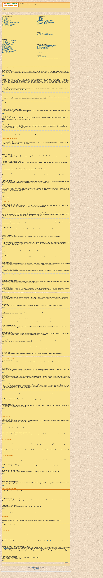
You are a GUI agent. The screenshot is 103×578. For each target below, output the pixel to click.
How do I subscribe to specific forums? (43, 47)
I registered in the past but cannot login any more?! (10, 22)
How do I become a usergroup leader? (43, 21)
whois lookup (6, 548)
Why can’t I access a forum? (6, 46)
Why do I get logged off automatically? (8, 24)
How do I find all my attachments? (42, 52)
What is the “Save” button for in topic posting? (9, 50)
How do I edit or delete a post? (7, 41)
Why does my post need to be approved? (8, 51)
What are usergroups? (40, 19)
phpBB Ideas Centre (49, 540)
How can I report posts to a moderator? (8, 49)
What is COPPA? (5, 18)
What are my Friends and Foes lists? (42, 33)
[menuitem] (3, 9)
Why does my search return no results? (43, 38)
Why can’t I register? (5, 19)
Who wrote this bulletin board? (41, 56)
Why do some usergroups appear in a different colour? (45, 22)
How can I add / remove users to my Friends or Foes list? (46, 34)
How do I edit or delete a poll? (7, 45)
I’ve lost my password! (5, 23)
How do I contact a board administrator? (43, 59)
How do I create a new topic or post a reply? (9, 40)
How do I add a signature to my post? (8, 42)
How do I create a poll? (6, 43)
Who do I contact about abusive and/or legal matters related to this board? (48, 58)
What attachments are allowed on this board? (44, 51)
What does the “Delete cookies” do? (8, 25)
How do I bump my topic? (6, 52)
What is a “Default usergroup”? (42, 23)
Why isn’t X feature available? (41, 57)
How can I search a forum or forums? (43, 37)
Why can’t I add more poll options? (7, 44)
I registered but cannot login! (6, 20)
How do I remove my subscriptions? (42, 48)
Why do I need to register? (6, 17)
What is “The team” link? (40, 24)
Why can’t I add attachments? (7, 47)
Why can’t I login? (5, 21)
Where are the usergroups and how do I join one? (45, 20)
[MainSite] (10, 5)
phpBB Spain (37, 568)
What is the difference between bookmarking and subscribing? (47, 45)
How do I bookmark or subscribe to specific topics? (45, 46)
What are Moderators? (40, 18)
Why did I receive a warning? (7, 48)
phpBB (41, 169)
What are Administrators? (41, 17)
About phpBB (10, 535)
